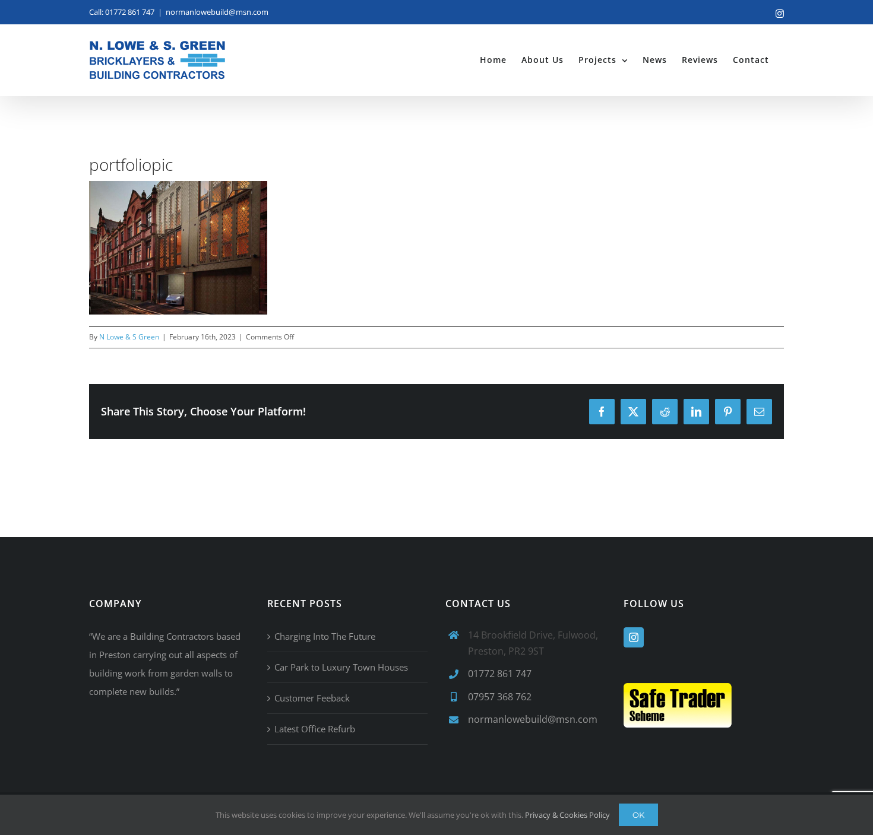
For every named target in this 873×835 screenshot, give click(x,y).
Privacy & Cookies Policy (567, 814)
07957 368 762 (500, 696)
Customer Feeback (312, 698)
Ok (638, 815)
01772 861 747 (500, 673)
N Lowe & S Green (129, 337)
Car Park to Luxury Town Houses (341, 667)
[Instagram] (634, 637)
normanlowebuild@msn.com (217, 12)
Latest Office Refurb (314, 729)
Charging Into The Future (324, 636)
